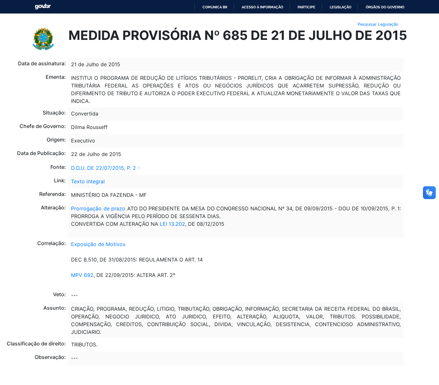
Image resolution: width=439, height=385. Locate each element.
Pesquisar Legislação (378, 24)
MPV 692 (82, 275)
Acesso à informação (262, 7)
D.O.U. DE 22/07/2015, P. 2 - (105, 168)
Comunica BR (214, 7)
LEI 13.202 (171, 224)
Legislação (340, 7)
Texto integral (88, 181)
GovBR (43, 7)
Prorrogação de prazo (98, 208)
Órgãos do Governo (385, 7)
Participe (306, 7)
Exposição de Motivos (98, 244)
